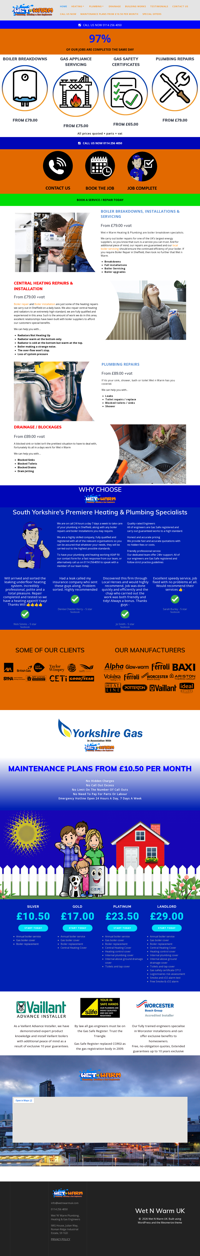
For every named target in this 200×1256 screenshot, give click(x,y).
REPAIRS (185, 59)
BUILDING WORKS (135, 6)
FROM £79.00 (25, 120)
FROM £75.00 (75, 125)
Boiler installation (44, 304)
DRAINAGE (115, 6)
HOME (63, 6)
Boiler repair (21, 304)
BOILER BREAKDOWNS (25, 59)
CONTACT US (180, 6)
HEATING (76, 6)
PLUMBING (95, 6)
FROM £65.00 (125, 124)
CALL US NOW (68, 14)
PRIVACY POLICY (60, 1239)
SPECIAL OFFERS (151, 14)
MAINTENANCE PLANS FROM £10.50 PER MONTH (109, 14)
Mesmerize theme (171, 1222)
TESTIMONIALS (159, 6)
